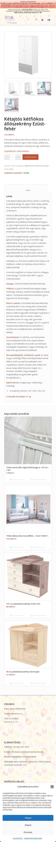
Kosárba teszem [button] (17, 479)
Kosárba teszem (30, 157)
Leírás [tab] (25, 190)
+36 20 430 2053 (26, 10)
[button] (52, 786)
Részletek (28, 832)
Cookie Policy (18, 838)
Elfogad (28, 818)
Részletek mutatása (39, 479)
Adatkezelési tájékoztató (33, 838)
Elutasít (28, 825)
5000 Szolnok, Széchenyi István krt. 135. (28, 12)
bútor (11, 169)
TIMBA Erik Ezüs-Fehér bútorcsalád (36, 166)
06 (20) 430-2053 (21, 746)
